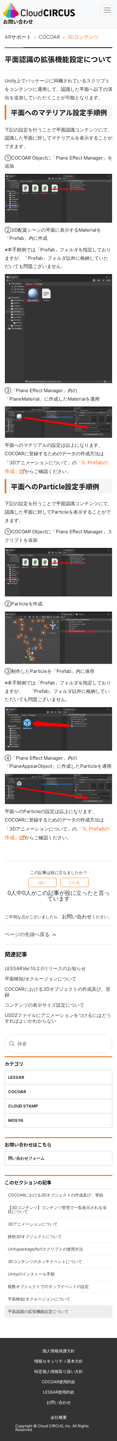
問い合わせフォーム (26, 1158)
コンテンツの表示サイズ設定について (44, 1005)
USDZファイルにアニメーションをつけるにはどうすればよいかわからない (58, 1018)
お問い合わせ (18, 21)
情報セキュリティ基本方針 (58, 1361)
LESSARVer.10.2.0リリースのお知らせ (45, 968)
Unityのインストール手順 (31, 1273)
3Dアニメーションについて (33, 1223)
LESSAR (16, 1077)
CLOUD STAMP (23, 1105)
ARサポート (18, 37)
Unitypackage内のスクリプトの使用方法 (45, 1248)
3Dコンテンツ (83, 37)
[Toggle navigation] (107, 10)
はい (42, 882)
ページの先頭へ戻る (28, 934)
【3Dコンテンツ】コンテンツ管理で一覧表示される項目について (57, 1209)
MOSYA (15, 1120)
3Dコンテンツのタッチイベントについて (45, 1261)
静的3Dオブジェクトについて (35, 1236)
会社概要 (59, 1417)
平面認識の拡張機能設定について (38, 1311)
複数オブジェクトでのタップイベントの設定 (48, 1286)
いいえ (74, 882)
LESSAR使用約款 (58, 1391)
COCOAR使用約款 (58, 1381)
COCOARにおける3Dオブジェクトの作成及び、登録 (55, 1194)
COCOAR (49, 37)
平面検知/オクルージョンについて (39, 1298)
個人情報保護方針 (58, 1350)
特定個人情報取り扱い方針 (58, 1371)
